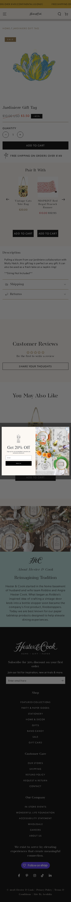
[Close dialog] (67, 428)
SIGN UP (18, 463)
